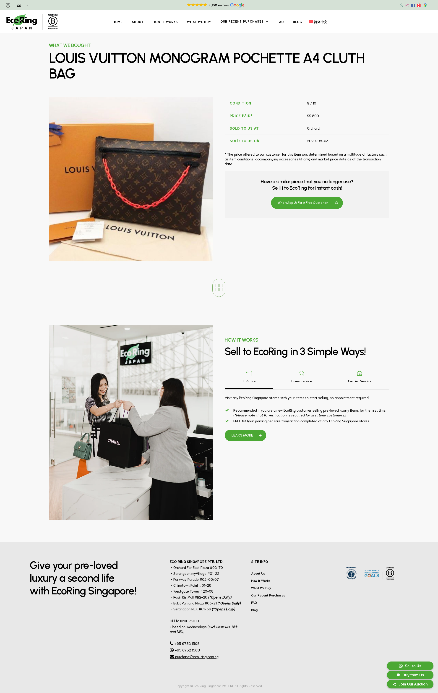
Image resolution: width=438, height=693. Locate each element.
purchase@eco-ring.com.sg (196, 656)
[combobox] (22, 6)
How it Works (260, 580)
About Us (258, 573)
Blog (254, 610)
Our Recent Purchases (268, 595)
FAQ (254, 602)
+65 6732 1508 (187, 643)
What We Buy (261, 588)
